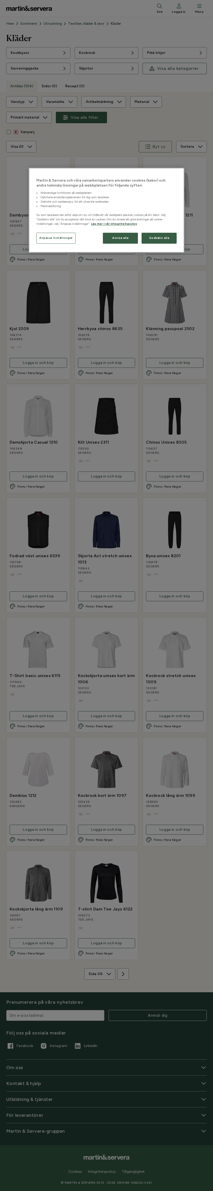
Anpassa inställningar (56, 238)
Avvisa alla (120, 238)
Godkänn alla (159, 238)
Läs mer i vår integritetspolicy (114, 224)
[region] (106, 210)
